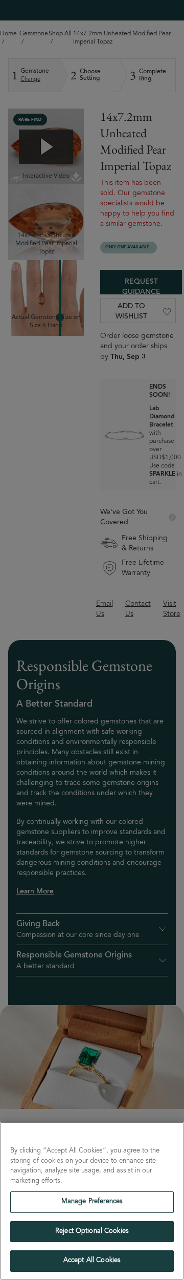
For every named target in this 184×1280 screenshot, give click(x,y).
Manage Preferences (92, 1202)
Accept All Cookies (92, 1260)
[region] (92, 1201)
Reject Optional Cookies (92, 1231)
